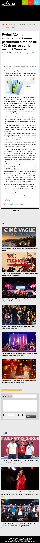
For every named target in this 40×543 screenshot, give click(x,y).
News (10, 204)
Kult (24, 2)
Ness (36, 2)
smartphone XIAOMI (29, 53)
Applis (16, 24)
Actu (10, 24)
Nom (7, 396)
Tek (30, 2)
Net (34, 24)
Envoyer (31, 417)
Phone (14, 27)
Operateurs (6, 27)
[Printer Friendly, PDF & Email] (8, 200)
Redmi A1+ (20, 53)
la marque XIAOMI (10, 109)
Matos (29, 24)
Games (22, 24)
